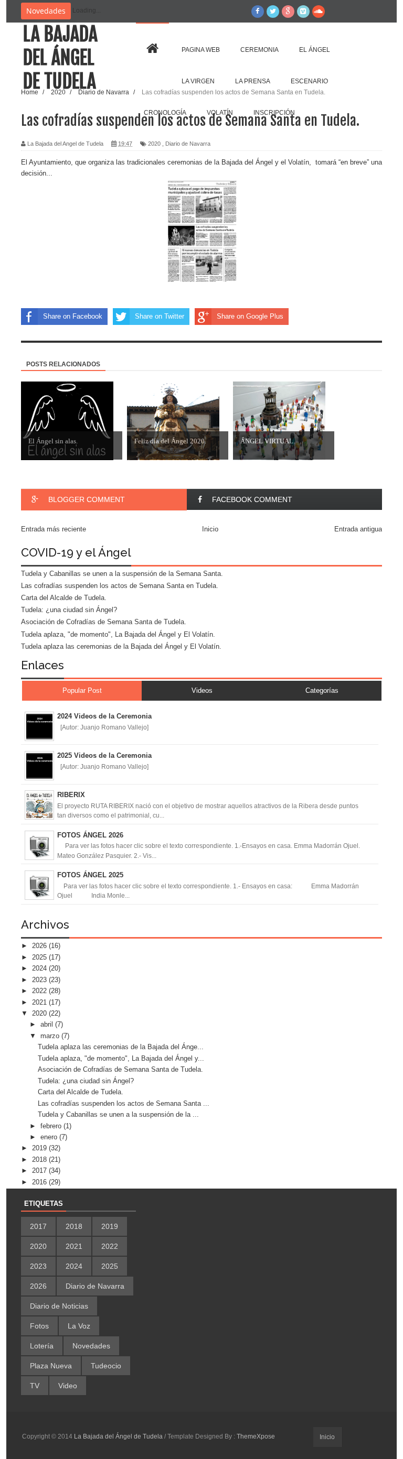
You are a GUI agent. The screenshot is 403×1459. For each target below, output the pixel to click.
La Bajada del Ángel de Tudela (60, 58)
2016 (40, 1182)
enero (49, 1137)
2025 (40, 957)
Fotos (39, 1326)
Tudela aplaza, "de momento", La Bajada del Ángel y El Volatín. (118, 634)
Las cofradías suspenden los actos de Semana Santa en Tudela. (119, 586)
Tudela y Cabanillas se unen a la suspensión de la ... (118, 1114)
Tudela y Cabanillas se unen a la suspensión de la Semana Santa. (122, 574)
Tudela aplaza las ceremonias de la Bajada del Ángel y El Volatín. (121, 646)
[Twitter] (273, 11)
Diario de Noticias (59, 1306)
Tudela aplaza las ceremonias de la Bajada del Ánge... (121, 1047)
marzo (50, 1036)
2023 (40, 980)
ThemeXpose (256, 1436)
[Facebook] (257, 11)
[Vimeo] (303, 11)
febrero (51, 1126)
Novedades (91, 1346)
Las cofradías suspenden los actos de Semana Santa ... (123, 1103)
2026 (40, 946)
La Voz (79, 1326)
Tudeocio (106, 1366)
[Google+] (288, 11)
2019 (40, 1148)
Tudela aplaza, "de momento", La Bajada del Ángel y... (121, 1058)
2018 (40, 1159)
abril (47, 1024)
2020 (40, 1013)
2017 (40, 1170)
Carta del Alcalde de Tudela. (64, 598)
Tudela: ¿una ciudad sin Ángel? (69, 610)
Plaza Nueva (51, 1366)
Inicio (327, 1437)
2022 (40, 991)
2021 (40, 1002)
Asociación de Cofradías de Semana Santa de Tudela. (103, 622)
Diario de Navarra (95, 1286)
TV (34, 1385)
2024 (40, 968)
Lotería (42, 1346)
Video (67, 1385)
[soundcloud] (318, 11)
